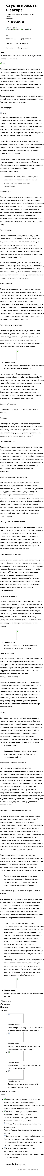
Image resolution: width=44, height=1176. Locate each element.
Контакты (9, 48)
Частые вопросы (22, 43)
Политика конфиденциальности (28, 1169)
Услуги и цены (11, 39)
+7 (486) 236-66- (15, 21)
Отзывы (9, 43)
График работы (26, 39)
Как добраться (23, 48)
